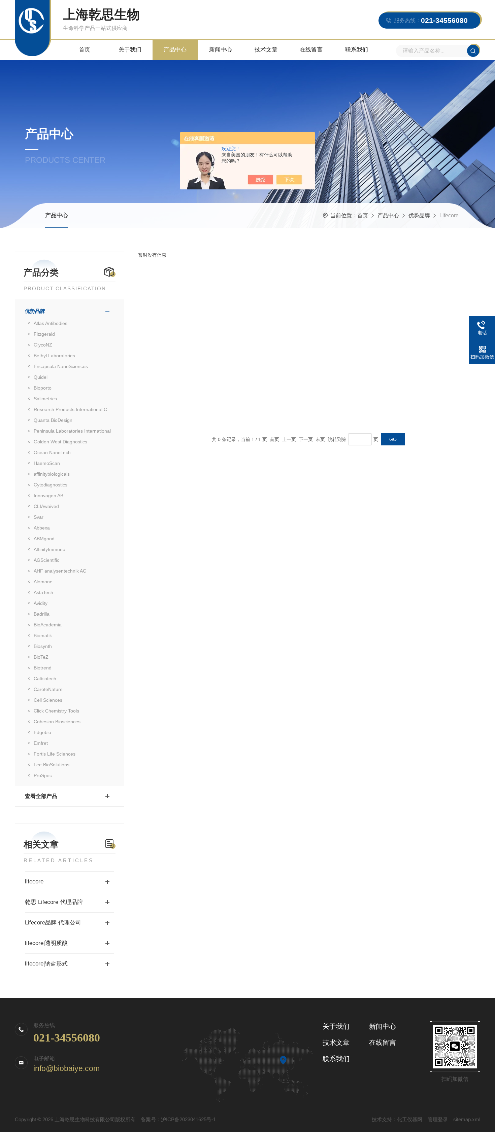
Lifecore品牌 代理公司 (53, 922)
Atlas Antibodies (50, 323)
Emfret (41, 743)
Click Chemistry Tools (56, 711)
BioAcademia (48, 624)
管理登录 (438, 1119)
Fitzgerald (44, 334)
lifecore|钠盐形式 (46, 963)
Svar (38, 517)
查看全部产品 (41, 796)
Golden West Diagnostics (60, 441)
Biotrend (43, 667)
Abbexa (42, 528)
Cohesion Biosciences (57, 721)
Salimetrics (45, 398)
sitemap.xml (466, 1119)
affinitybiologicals (52, 474)
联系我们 (356, 49)
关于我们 (130, 49)
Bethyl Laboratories (54, 355)
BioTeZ (41, 657)
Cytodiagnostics (50, 484)
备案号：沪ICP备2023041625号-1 (178, 1119)
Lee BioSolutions (51, 764)
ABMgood (44, 538)
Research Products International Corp (74, 409)
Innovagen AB (48, 495)
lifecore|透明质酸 (46, 943)
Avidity (40, 603)
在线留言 (311, 49)
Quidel (40, 377)
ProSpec (43, 775)
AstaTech (43, 592)
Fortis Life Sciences (54, 754)
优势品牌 (419, 215)
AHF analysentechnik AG (60, 571)
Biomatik (43, 635)
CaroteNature (48, 689)
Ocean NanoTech (52, 452)
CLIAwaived (46, 506)
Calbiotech (45, 678)
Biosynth (43, 646)
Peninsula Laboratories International (72, 431)
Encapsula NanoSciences (61, 366)
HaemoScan (47, 463)
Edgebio (42, 732)
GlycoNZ (43, 345)
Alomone (43, 581)
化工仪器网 (409, 1119)
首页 (84, 49)
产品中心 (175, 49)
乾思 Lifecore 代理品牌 (54, 902)
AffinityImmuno (49, 549)
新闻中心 (220, 49)
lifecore (34, 881)
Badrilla (42, 614)
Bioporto (43, 388)
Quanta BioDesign (53, 420)
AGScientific (46, 560)
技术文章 (266, 49)
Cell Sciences (48, 700)
